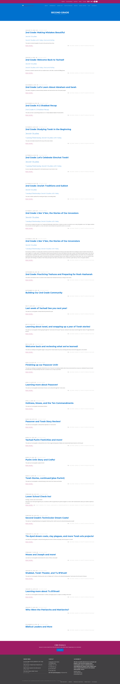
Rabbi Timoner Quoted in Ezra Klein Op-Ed (32, 668)
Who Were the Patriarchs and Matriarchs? (47, 609)
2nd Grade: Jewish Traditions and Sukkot (47, 186)
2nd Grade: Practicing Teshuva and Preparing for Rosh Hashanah (59, 274)
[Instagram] (88, 1)
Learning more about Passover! (42, 384)
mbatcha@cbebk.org (78, 666)
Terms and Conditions (78, 681)
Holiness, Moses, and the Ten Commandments (50, 403)
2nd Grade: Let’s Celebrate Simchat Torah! (47, 157)
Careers (70, 681)
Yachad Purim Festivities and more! (44, 440)
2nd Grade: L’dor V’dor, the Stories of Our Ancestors (52, 213)
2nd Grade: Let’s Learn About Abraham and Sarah (51, 87)
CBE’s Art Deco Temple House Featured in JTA (32, 664)
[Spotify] (95, 1)
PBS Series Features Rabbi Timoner (30, 671)
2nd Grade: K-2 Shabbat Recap (41, 105)
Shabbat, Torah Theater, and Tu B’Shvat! (46, 573)
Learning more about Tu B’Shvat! (43, 591)
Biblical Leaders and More (39, 626)
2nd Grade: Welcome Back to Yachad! (45, 60)
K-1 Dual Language (51, 505)
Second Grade (74, 45)
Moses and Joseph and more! (41, 554)
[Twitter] (91, 1)
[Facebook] (89, 1)
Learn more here (81, 663)
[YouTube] (93, 1)
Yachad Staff (42, 30)
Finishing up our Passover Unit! (42, 365)
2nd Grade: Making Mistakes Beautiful (45, 32)
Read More (29, 45)
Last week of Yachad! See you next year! (46, 308)
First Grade (39, 505)
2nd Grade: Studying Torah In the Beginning (48, 129)
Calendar (94, 5)
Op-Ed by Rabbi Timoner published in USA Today (33, 661)
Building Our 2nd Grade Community (44, 292)
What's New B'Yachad (87, 45)
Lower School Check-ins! (38, 496)
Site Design (94, 681)
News (80, 1)
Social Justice (82, 5)
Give (89, 5)
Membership (53, 5)
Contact (84, 1)
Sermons (76, 1)
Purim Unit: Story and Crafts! (40, 460)
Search (97, 1)
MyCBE (63, 1)
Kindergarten (63, 505)
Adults (75, 5)
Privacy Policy (87, 681)
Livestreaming (69, 1)
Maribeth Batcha (77, 671)
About (46, 5)
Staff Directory (63, 681)
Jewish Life (60, 5)
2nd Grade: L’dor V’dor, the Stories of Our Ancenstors (53, 241)
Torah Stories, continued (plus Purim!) (45, 478)
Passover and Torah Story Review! (43, 421)
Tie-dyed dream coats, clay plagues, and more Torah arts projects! (60, 536)
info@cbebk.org (53, 666)
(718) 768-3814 (77, 674)
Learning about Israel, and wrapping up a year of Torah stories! (58, 326)
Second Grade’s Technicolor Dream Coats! (47, 518)
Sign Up (60, 649)
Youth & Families (68, 5)
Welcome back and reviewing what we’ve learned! (52, 346)
